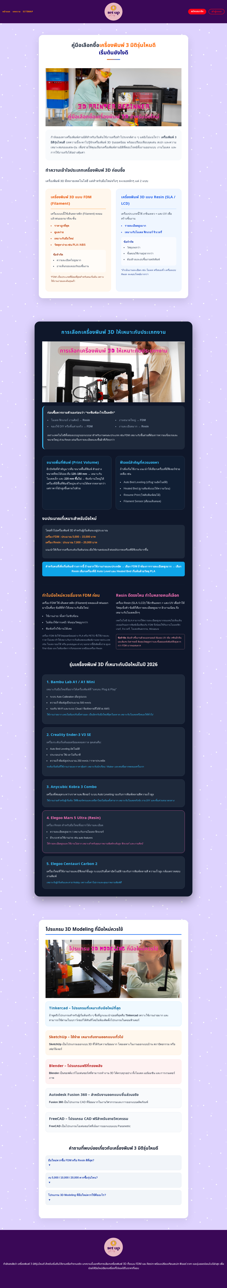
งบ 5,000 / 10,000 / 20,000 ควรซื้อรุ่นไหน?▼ (73, 1180)
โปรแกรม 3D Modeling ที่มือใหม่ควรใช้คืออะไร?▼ (77, 1197)
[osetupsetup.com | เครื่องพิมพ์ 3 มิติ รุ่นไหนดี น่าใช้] (113, 11)
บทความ (17, 11)
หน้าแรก (6, 11)
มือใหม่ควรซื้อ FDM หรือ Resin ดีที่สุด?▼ (71, 1163)
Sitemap (28, 11)
